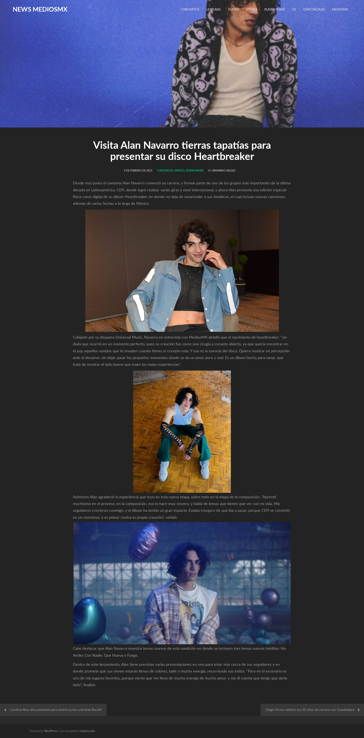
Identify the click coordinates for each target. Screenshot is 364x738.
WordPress (51, 731)
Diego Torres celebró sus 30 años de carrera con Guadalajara (310, 709)
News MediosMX (40, 10)
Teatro (233, 9)
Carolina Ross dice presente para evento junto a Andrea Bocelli (55, 709)
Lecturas (213, 9)
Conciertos (190, 9)
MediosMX (340, 9)
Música (251, 9)
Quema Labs (87, 731)
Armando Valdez (223, 170)
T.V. (294, 9)
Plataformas (274, 9)
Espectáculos (314, 9)
